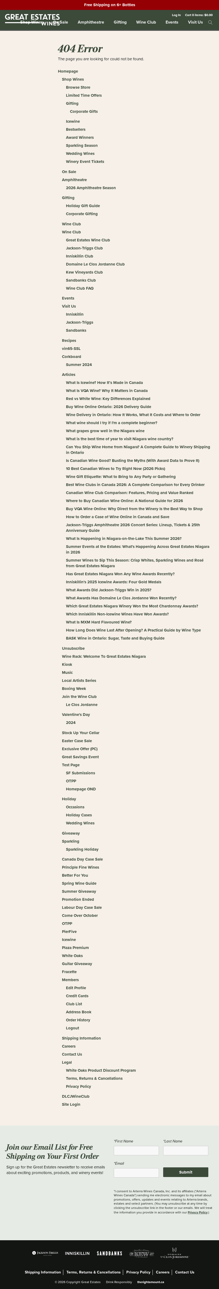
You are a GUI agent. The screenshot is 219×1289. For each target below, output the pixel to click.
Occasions (75, 807)
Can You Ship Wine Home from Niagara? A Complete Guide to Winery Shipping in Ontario (138, 449)
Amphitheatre (91, 22)
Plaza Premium (75, 948)
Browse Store (78, 87)
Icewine (73, 121)
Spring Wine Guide (79, 883)
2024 (71, 723)
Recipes (69, 340)
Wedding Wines (80, 153)
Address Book (78, 1012)
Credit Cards (77, 996)
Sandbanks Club (81, 280)
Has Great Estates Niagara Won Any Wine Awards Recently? (120, 574)
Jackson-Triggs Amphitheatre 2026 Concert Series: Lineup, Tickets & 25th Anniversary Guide (133, 527)
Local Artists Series (79, 680)
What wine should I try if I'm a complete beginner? (111, 423)
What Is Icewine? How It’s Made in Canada (104, 383)
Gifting (120, 22)
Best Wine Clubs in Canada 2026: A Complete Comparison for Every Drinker (135, 485)
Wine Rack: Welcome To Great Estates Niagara (104, 656)
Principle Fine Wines (80, 867)
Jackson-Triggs (79, 322)
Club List (74, 1004)
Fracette (69, 972)
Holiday (69, 799)
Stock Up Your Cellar (80, 733)
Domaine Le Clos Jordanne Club (95, 264)
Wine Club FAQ (79, 288)
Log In (176, 15)
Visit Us (195, 22)
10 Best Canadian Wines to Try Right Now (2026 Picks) (115, 469)
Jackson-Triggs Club (84, 248)
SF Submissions (80, 773)
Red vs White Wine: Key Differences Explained (108, 399)
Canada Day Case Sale (82, 859)
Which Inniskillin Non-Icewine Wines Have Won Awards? (117, 614)
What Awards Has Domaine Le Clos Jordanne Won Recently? (121, 598)
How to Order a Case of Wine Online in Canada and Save (117, 517)
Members (70, 980)
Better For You (75, 875)
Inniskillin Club (79, 256)
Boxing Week (74, 689)
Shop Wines (73, 79)
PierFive (69, 932)
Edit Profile (76, 988)
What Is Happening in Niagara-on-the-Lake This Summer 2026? (124, 538)
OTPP (71, 781)
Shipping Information (81, 1038)
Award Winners (80, 137)
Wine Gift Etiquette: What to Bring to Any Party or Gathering (121, 477)
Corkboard (71, 357)
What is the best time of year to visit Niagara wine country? (119, 439)
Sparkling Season (82, 145)
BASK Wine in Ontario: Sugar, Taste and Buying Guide (115, 638)
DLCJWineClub (75, 1096)
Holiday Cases (79, 815)
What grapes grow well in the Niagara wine (105, 431)
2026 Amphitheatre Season (91, 188)
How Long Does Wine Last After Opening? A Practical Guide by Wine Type (133, 630)
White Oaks (72, 956)
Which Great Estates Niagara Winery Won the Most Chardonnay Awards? (132, 606)
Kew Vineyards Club (84, 272)
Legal (67, 1062)
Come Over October (80, 915)
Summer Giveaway (79, 891)
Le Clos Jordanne (81, 705)
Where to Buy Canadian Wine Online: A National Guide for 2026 (124, 501)
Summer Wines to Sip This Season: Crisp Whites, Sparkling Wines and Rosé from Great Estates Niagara (135, 563)
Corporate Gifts (84, 111)
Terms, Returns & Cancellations (94, 1078)
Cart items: (199, 15)
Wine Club (146, 22)
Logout (72, 1028)
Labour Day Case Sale (82, 907)
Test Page (71, 765)
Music (67, 672)
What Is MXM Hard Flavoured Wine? (99, 622)
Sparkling (70, 841)
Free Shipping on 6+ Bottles (109, 5)
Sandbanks (76, 330)
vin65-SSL (71, 349)
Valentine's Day (76, 715)
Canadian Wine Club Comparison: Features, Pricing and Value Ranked (129, 493)
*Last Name (172, 1141)
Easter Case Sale (77, 741)
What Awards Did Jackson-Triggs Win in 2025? (108, 590)
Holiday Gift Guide (83, 206)
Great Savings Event (80, 757)
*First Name (123, 1141)
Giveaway (71, 833)
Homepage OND (81, 789)
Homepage (68, 71)
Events (172, 22)
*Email (119, 1163)
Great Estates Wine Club (88, 240)
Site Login (71, 1104)
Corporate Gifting (82, 214)
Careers (69, 1046)
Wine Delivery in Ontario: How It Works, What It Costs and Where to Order (133, 415)
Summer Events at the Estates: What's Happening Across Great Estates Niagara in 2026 (137, 549)
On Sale (69, 172)
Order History (78, 1020)
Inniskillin (75, 314)
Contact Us (72, 1054)
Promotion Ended (78, 899)
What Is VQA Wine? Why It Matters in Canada (107, 391)
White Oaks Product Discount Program (101, 1070)
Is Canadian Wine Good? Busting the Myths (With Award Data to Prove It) (132, 461)
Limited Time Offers (84, 95)
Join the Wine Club (79, 697)
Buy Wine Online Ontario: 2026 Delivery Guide (108, 407)
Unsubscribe (73, 648)
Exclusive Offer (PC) (79, 749)
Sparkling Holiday (82, 849)
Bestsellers (75, 129)
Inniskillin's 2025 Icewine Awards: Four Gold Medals (113, 582)
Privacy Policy (78, 1086)
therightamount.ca (150, 1282)
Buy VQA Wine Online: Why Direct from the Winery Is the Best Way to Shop (134, 509)
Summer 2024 (79, 365)
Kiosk (67, 664)
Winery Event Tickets (85, 162)
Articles (68, 375)
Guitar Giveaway (77, 964)
